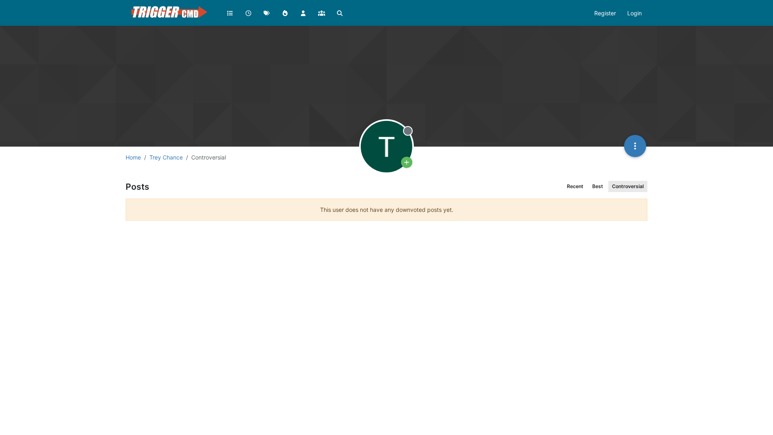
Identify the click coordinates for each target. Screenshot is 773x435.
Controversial (628, 186)
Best (597, 186)
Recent (575, 186)
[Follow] (406, 162)
